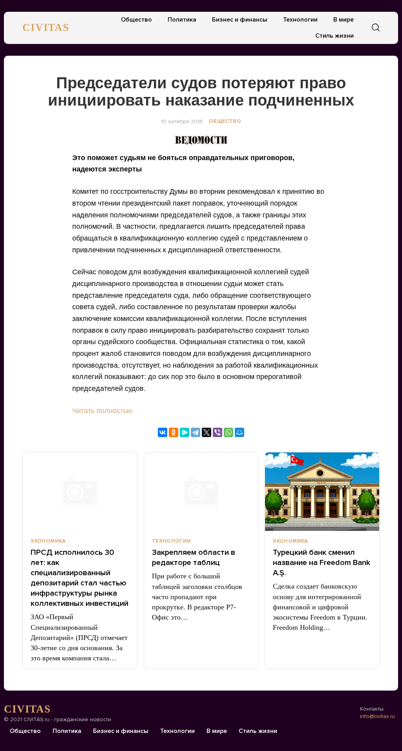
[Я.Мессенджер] (184, 432)
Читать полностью (102, 411)
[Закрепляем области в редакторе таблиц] (201, 491)
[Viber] (217, 432)
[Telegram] (195, 432)
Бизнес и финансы (239, 20)
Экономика (48, 541)
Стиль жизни (334, 36)
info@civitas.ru (377, 716)
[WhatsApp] (228, 432)
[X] (206, 432)
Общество (136, 20)
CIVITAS (45, 27)
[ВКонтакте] (162, 432)
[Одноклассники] (173, 432)
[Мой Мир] (239, 432)
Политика (182, 20)
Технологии (300, 20)
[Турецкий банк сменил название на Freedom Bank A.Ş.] (322, 491)
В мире (343, 20)
